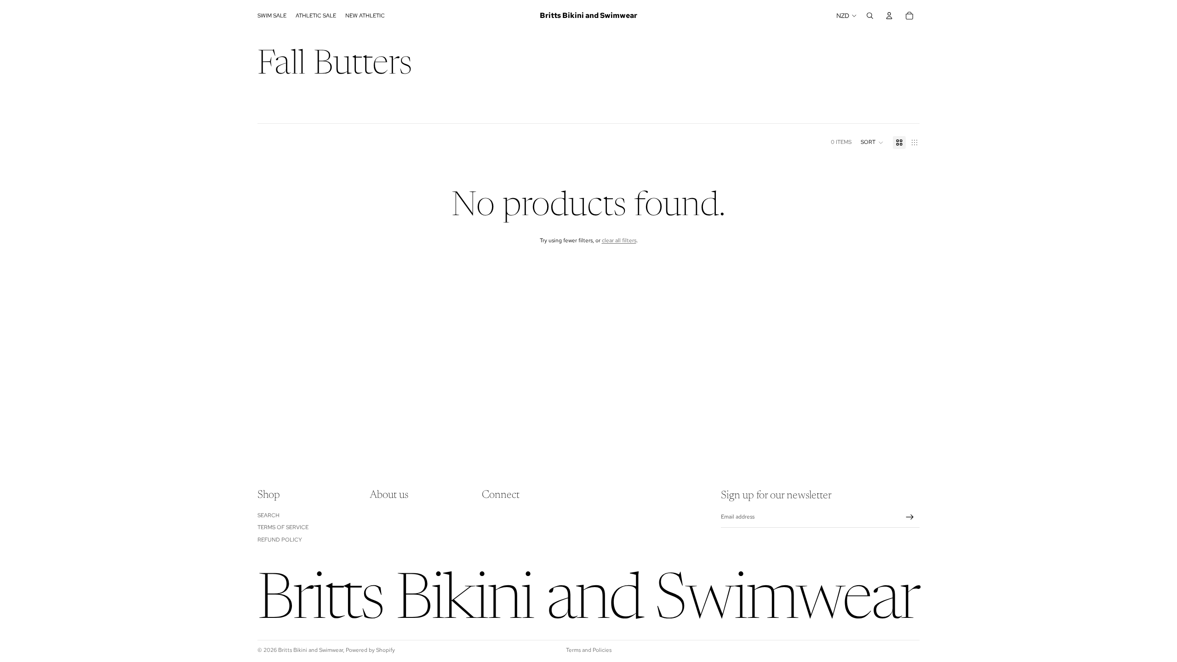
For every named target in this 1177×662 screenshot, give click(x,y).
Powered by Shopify (370, 650)
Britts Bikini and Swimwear (310, 650)
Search (268, 515)
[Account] (889, 16)
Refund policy (279, 539)
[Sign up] (910, 517)
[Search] (870, 16)
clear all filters (619, 240)
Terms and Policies (588, 650)
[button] (872, 142)
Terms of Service (283, 527)
